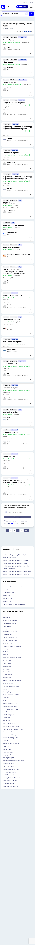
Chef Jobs (6, 741)
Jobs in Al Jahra (7, 601)
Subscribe (17, 517)
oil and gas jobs (7, 643)
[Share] (30, 53)
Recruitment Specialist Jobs (11, 712)
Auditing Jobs (7, 669)
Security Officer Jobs (9, 623)
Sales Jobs (6, 698)
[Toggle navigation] (31, 7)
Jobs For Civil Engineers (10, 781)
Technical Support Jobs (10, 766)
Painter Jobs (6, 718)
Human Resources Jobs (10, 703)
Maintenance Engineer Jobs (11, 743)
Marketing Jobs (7, 626)
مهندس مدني (8, 62)
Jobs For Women (8, 752)
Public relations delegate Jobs (12, 786)
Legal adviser (7, 666)
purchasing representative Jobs (13, 729)
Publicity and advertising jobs (12, 646)
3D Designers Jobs (8, 649)
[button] (8, 6)
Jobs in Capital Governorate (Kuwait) (14, 587)
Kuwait (31, 2)
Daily (15, 524)
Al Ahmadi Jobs (7, 598)
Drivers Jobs (6, 720)
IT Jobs (5, 700)
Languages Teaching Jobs (11, 755)
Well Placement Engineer (12, 342)
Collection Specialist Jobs (11, 726)
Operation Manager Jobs (10, 738)
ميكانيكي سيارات (9, 40)
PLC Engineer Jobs (8, 783)
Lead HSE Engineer (10, 364)
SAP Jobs (5, 689)
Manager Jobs (7, 617)
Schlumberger (11, 349)
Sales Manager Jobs (9, 715)
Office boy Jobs (8, 732)
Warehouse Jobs (8, 683)
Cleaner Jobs (7, 672)
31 (21, 531)
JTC (8, 327)
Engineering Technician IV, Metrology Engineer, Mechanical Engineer (17, 128)
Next (26, 531)
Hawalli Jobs (6, 595)
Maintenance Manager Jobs (11, 735)
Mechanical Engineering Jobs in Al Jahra (15, 560)
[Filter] (26, 13)
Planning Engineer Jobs (10, 692)
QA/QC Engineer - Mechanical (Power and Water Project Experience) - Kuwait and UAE (14, 271)
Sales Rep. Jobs (7, 635)
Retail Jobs (6, 746)
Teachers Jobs (7, 675)
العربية (25, 2)
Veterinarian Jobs (8, 763)
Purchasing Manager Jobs (11, 686)
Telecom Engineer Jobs (10, 637)
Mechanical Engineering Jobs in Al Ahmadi (16, 574)
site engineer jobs (8, 758)
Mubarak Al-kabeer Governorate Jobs (14, 604)
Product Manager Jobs (10, 706)
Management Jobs (9, 629)
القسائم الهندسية (11, 68)
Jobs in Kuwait (7, 590)
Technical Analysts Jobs (10, 709)
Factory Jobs (7, 749)
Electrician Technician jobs (11, 652)
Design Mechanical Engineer (14, 102)
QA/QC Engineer (9, 203)
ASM (8, 47)
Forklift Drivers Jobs (9, 775)
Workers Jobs (7, 677)
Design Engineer (9, 456)
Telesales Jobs (7, 663)
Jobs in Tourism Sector (10, 620)
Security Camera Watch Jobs (12, 778)
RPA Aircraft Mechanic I (12, 295)
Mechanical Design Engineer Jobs (13, 761)
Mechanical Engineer (11, 153)
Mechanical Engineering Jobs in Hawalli (15, 563)
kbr (8, 373)
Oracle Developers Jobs (10, 632)
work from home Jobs (10, 723)
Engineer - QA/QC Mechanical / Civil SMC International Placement (17, 481)
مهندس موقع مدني (10, 82)
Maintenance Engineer (11, 319)
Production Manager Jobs (11, 769)
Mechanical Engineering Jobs (12, 680)
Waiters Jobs (7, 660)
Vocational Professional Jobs (12, 658)
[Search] (31, 14)
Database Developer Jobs (11, 695)
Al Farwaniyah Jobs (9, 593)
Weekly (22, 524)
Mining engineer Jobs (9, 772)
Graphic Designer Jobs (10, 640)
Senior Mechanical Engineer (14, 225)
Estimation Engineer (11, 432)
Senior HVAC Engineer (11, 247)
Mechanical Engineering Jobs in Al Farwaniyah (17, 571)
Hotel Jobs (6, 655)
